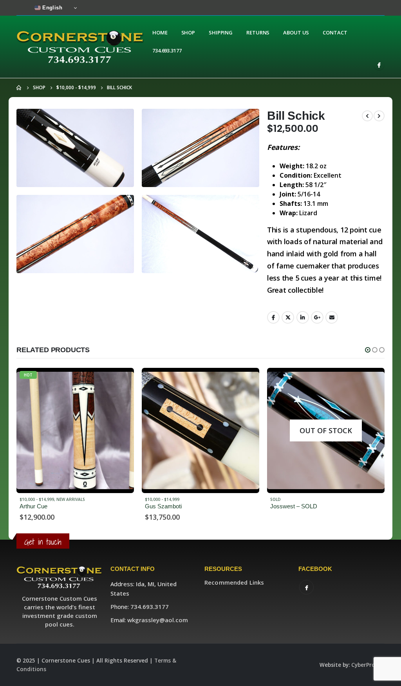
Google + (317, 317)
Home (160, 32)
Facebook (273, 317)
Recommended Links (234, 582)
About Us (296, 32)
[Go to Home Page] (19, 87)
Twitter (288, 317)
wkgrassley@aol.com (157, 620)
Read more (121, 381)
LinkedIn (302, 317)
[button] (367, 350)
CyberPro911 (368, 664)
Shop (188, 32)
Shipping (221, 32)
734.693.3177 (167, 50)
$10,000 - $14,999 (37, 499)
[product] (75, 430)
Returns (257, 32)
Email (331, 317)
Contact (335, 32)
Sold (150, 499)
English (51, 8)
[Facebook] (379, 65)
